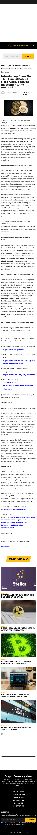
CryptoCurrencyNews (13, 93)
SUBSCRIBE (31, 819)
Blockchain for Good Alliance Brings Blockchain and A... (16, 662)
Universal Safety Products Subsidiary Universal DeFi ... (15, 695)
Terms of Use (18, 797)
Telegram (16, 509)
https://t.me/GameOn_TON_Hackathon (19, 375)
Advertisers (18, 791)
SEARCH (28, 56)
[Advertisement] (18, 22)
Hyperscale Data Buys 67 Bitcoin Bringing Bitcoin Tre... (17, 596)
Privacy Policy (18, 794)
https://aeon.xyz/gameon (13, 349)
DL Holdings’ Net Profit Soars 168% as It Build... (16, 729)
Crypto (9, 66)
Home (3, 66)
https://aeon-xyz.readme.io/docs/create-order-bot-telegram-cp (18, 385)
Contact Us (18, 806)
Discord (23, 509)
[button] (3, 45)
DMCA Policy (18, 800)
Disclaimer (5, 546)
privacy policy (21, 824)
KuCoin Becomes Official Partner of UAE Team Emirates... (18, 629)
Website (7, 509)
